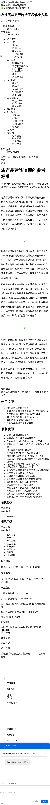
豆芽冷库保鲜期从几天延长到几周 (23, 493)
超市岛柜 (16, 95)
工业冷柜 (11, 60)
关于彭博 (11, 112)
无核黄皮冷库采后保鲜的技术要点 (23, 488)
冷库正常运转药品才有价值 (20, 473)
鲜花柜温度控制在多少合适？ (21, 422)
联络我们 (12, 783)
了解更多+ (6, 508)
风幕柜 (15, 86)
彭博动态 (16, 135)
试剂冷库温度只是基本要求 (20, 467)
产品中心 (11, 538)
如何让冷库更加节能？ (18, 408)
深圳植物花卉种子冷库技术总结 (22, 417)
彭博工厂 (16, 118)
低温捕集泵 (17, 71)
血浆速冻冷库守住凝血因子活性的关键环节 (28, 411)
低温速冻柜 (17, 77)
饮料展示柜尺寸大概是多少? (20, 420)
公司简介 (16, 115)
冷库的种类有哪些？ (11, 392)
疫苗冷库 (16, 51)
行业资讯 (16, 144)
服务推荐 (5, 561)
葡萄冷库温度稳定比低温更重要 (22, 482)
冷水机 (15, 74)
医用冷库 (16, 48)
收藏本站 (14, 5)
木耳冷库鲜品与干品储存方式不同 (23, 491)
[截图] (12, 788)
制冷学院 (11, 132)
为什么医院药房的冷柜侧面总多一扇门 (25, 456)
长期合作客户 (19, 121)
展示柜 (15, 83)
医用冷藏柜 (12, 97)
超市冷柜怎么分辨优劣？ (19, 450)
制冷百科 (16, 138)
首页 (15, 157)
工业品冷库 (17, 54)
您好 (3, 783)
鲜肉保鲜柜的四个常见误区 (20, 485)
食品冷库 (16, 45)
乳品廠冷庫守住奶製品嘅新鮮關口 (23, 414)
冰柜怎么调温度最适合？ (19, 435)
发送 (44, 802)
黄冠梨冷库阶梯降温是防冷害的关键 (24, 479)
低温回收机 (17, 68)
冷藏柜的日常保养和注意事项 (21, 438)
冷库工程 (11, 42)
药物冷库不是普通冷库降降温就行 (23, 464)
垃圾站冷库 (17, 57)
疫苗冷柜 (16, 106)
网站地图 (5, 5)
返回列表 (5, 389)
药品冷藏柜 (17, 103)
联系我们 (24, 5)
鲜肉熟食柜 (17, 92)
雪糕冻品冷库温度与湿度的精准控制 (24, 496)
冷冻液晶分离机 (20, 65)
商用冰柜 (11, 80)
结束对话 (35, 801)
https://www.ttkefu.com (27, 753)
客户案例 (11, 109)
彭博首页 (11, 39)
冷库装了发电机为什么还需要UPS (23, 453)
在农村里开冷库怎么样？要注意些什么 (25, 441)
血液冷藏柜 (17, 100)
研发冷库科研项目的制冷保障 (21, 476)
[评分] (5, 788)
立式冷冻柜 (17, 89)
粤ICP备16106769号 (10, 617)
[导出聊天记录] (47, 788)
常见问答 (16, 141)
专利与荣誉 (17, 124)
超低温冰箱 (17, 62)
